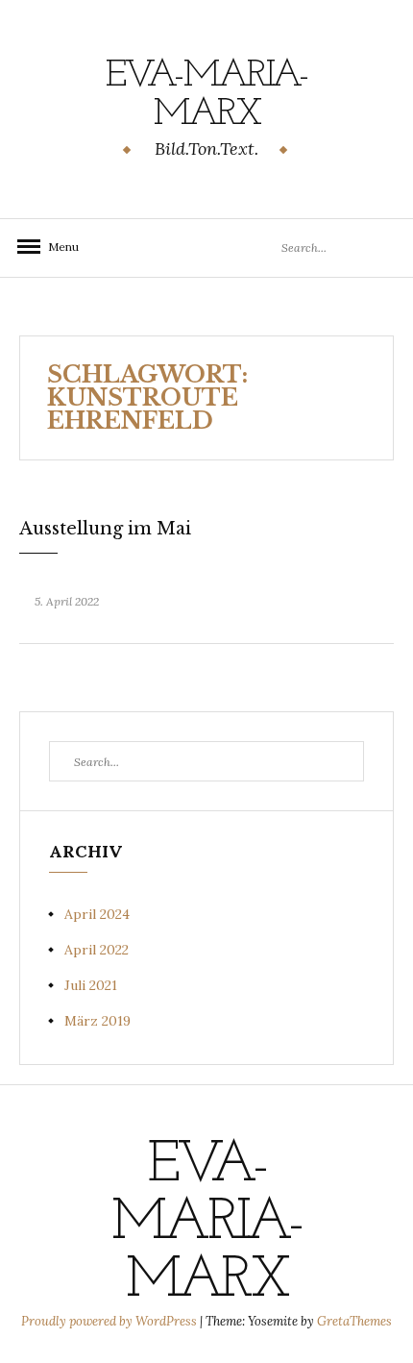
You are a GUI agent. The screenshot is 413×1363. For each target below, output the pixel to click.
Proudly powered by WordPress (110, 1321)
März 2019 (97, 1020)
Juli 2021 (90, 985)
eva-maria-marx (207, 95)
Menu (57, 246)
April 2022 (96, 949)
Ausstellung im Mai (105, 528)
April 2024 (97, 914)
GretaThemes (354, 1321)
